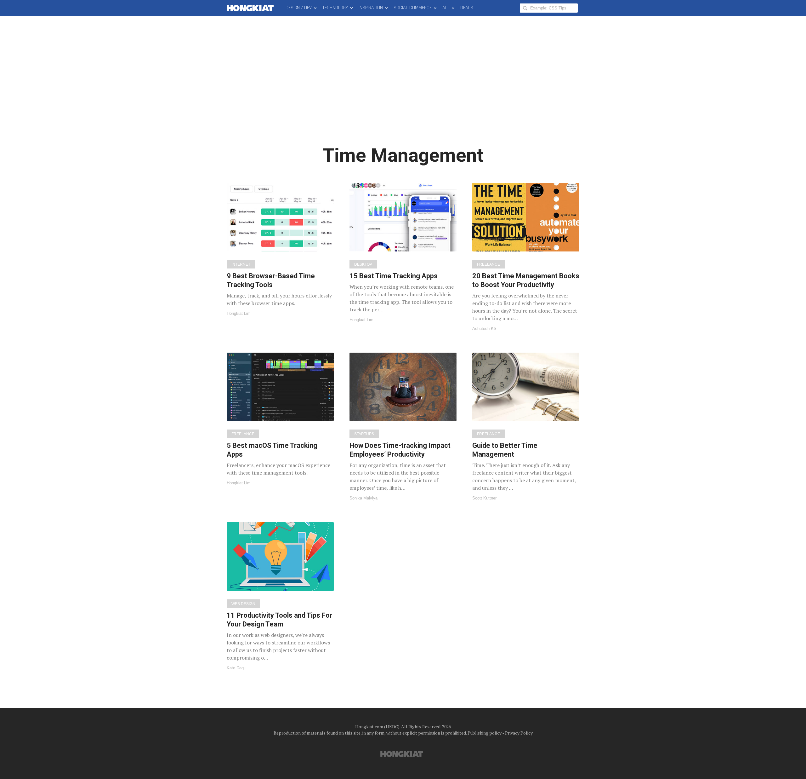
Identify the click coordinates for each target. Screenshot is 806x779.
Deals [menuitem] (466, 7)
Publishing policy (485, 733)
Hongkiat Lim (239, 313)
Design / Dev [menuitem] (299, 7)
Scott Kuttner (484, 498)
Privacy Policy (519, 733)
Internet (240, 264)
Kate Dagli (236, 668)
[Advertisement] (403, 85)
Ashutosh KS (484, 328)
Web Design (243, 604)
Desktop (363, 264)
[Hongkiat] (251, 8)
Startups (364, 434)
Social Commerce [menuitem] (413, 7)
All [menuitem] (446, 7)
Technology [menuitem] (335, 7)
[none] (280, 249)
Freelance (488, 264)
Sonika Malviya (363, 498)
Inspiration (371, 7)
